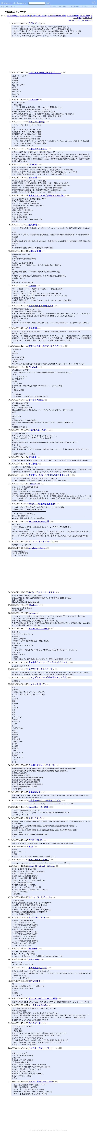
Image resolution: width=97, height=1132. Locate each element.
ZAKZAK (33, 164)
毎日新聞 (33, 464)
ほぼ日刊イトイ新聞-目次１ (41, 306)
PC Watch (33, 367)
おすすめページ (87, 20)
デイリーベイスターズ (39, 860)
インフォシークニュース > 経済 (43, 998)
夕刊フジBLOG (35, 840)
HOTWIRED (34, 981)
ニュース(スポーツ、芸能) (57, 16)
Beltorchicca (34, 959)
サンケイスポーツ (37, 684)
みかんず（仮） (36, 1023)
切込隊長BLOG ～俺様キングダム (45, 800)
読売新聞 (33, 225)
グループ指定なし (13, 16)
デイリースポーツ (37, 122)
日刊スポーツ (35, 23)
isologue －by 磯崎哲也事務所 (42, 504)
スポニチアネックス (38, 149)
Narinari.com (34, 484)
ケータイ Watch (36, 400)
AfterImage (33, 605)
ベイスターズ (87, 18)
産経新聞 (33, 328)
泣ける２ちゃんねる (38, 1005)
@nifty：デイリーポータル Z (41, 592)
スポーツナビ (35, 818)
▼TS (31, 846)
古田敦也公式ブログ (38, 968)
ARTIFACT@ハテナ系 (39, 521)
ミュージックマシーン (39, 628)
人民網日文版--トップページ (41, 765)
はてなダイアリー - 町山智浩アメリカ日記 (48, 677)
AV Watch (33, 948)
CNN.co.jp (33, 99)
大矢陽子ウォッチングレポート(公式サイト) (48, 662)
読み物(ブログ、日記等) (39, 16)
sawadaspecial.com (36, 548)
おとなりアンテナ (74, 20)
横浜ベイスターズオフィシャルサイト (46, 346)
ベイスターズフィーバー (40, 1048)
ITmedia (32, 286)
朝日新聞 (33, 177)
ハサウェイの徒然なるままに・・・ (45, 73)
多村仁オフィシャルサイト (41, 669)
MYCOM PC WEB (37, 917)
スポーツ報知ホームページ (41, 1081)
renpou (32, 613)
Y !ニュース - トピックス (40, 897)
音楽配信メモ (35, 792)
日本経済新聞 (35, 251)
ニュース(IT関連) (73, 16)
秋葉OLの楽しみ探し (38, 430)
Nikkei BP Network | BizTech (41, 866)
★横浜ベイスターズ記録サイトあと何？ (47, 195)
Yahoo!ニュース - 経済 (38, 807)
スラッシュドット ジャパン (41, 541)
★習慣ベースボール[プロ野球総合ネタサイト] (49, 475)
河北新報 (33, 457)
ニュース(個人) (85, 16)
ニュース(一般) (25, 16)
